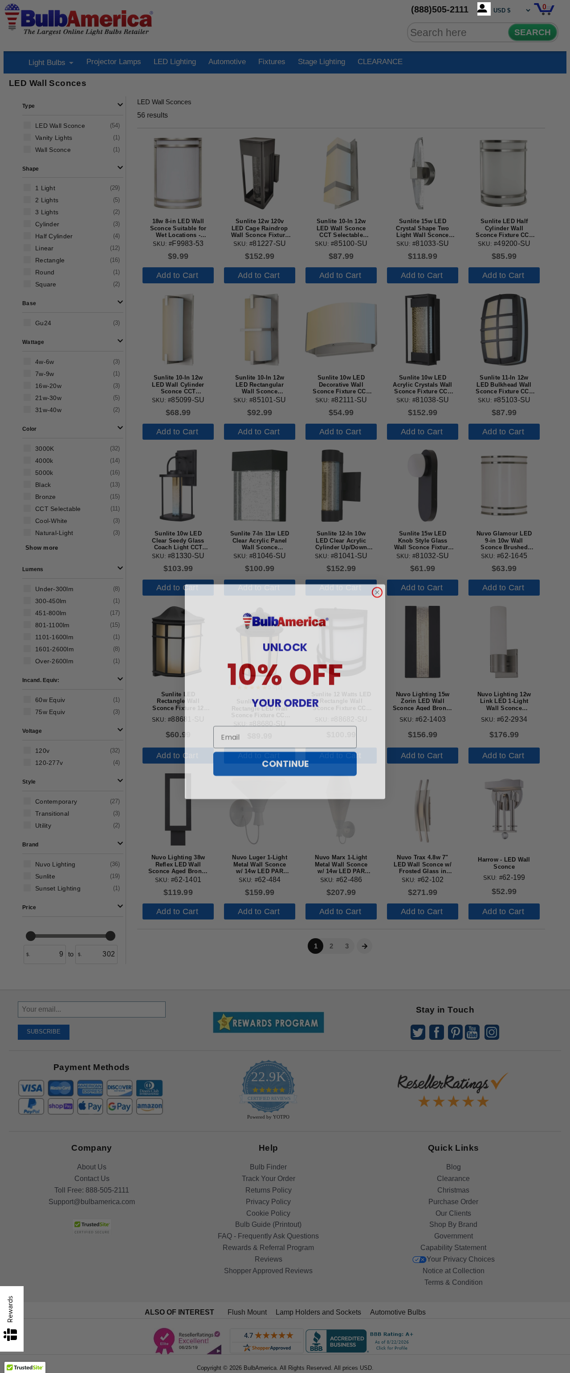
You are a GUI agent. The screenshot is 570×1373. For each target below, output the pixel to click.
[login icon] (484, 9)
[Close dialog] (377, 587)
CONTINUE (285, 758)
